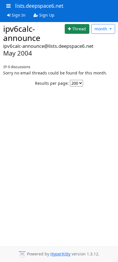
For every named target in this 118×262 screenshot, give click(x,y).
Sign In (18, 15)
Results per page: (52, 83)
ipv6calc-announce (21, 33)
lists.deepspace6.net (39, 5)
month (101, 28)
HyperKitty (60, 254)
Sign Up (46, 15)
